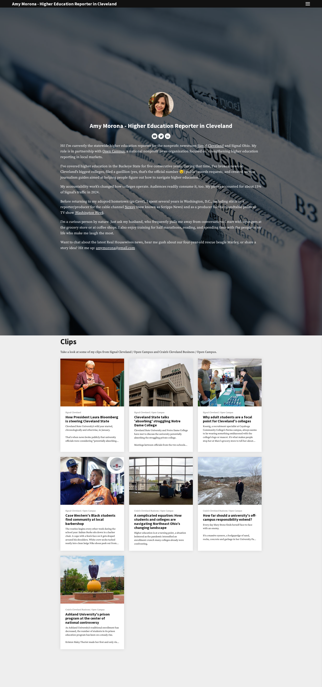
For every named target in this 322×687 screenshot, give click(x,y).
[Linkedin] (168, 136)
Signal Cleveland (210, 146)
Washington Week (89, 213)
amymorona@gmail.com (115, 248)
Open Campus (113, 151)
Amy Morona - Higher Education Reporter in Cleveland (64, 4)
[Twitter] (161, 136)
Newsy (130, 207)
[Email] (154, 136)
